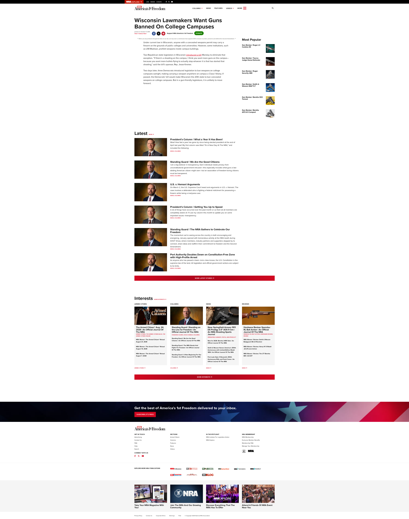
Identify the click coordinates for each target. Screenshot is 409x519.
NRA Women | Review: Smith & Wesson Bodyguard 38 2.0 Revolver (257, 340)
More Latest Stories (213, 278)
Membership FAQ (247, 443)
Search (136, 449)
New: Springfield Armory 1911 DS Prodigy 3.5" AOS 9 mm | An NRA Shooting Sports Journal (222, 331)
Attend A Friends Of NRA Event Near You (257, 506)
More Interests (159, 299)
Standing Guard (177, 335)
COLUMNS (196, 335)
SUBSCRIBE (145, 414)
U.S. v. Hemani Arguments (185, 184)
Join (147, 2)
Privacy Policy (138, 516)
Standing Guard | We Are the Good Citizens (195, 162)
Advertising (138, 437)
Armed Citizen (140, 304)
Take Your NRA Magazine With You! (149, 506)
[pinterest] (163, 32)
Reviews (245, 304)
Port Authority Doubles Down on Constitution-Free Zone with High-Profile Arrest (202, 256)
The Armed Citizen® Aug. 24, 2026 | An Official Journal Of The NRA (150, 329)
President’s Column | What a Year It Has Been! (196, 139)
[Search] (273, 8)
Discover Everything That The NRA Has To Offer (220, 506)
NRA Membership (248, 437)
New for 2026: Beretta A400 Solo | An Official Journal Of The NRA (221, 342)
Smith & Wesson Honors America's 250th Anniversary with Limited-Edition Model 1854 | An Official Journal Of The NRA (222, 350)
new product (231, 337)
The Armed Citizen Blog (154, 334)
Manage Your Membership (250, 446)
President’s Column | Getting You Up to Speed (196, 207)
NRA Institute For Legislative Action (217, 437)
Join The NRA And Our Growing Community (185, 506)
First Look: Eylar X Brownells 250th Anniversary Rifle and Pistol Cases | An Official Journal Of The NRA (221, 359)
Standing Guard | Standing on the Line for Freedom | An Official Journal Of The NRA (186, 329)
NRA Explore (210, 440)
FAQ (135, 443)
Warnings (172, 516)
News (208, 8)
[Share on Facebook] (153, 32)
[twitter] (158, 32)
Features (218, 8)
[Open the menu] (245, 8)
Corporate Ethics (161, 516)
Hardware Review (266, 334)
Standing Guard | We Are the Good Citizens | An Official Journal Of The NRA (186, 339)
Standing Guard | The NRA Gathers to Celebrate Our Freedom (200, 230)
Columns (196, 8)
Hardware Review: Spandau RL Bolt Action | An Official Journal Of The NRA (257, 329)
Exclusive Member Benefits (251, 440)
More (150, 134)
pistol (224, 337)
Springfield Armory (214, 337)
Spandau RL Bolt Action (252, 334)
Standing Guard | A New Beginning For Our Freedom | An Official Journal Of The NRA (186, 356)
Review (246, 336)
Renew (152, 2)
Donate (159, 2)
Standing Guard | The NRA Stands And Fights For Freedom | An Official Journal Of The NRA (185, 347)
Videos (229, 8)
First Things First (140, 34)
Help (136, 446)
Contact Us (138, 440)
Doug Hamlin (188, 335)
